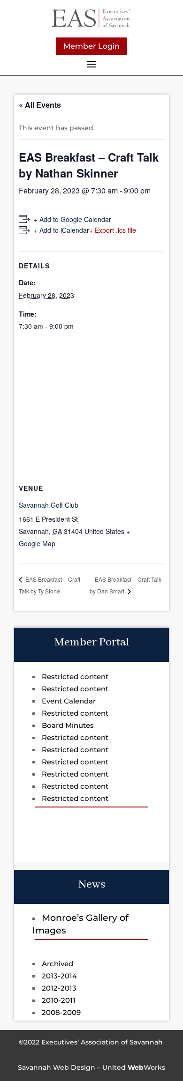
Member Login (91, 46)
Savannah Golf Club (48, 505)
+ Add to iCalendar (61, 230)
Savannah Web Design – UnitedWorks (91, 1067)
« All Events (40, 104)
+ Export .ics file (112, 230)
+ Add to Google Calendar (72, 219)
